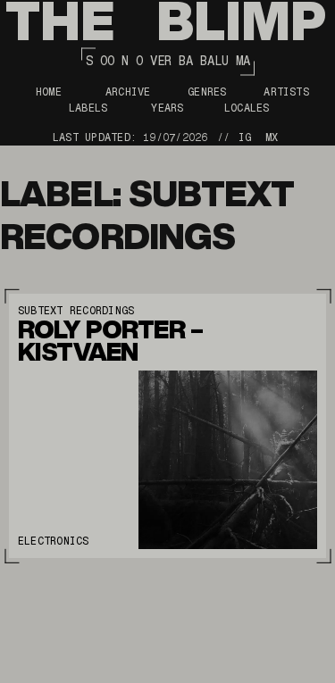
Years (167, 108)
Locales (247, 108)
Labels (88, 108)
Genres (207, 92)
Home (49, 92)
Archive (128, 92)
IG (245, 137)
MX (271, 137)
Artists (286, 92)
